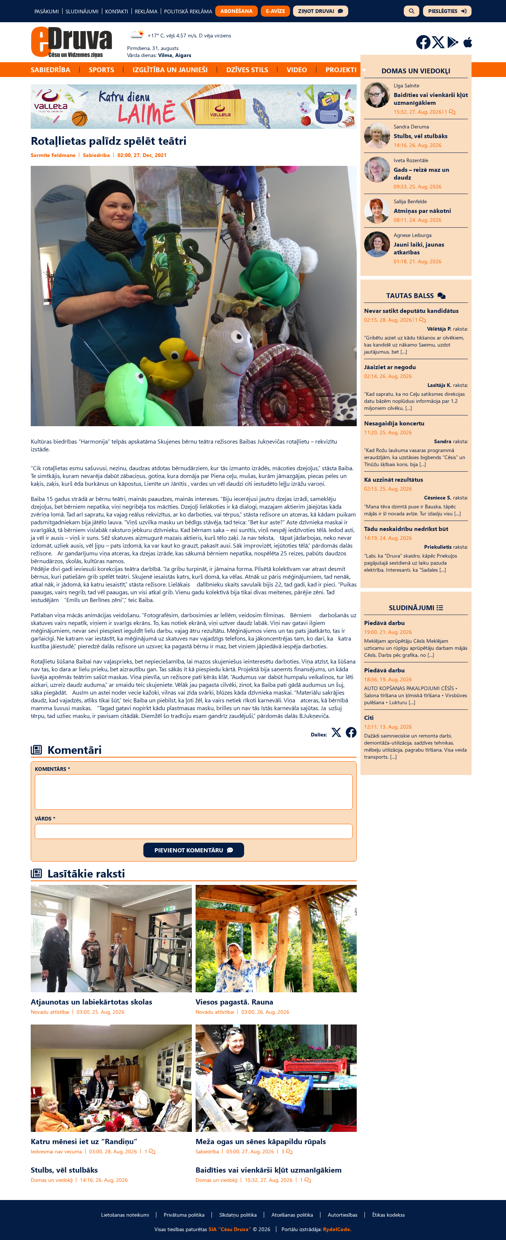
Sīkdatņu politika (238, 1214)
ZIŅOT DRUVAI (316, 10)
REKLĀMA (146, 11)
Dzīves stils (247, 69)
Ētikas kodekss (388, 1214)
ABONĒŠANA (236, 10)
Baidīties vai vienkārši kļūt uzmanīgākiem (269, 1169)
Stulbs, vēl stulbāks (64, 1169)
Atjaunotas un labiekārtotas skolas (91, 1001)
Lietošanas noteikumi (125, 1214)
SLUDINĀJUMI (82, 11)
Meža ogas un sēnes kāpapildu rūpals (261, 1141)
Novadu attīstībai (50, 1011)
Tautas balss (411, 295)
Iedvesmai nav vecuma (56, 1151)
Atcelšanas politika (292, 1214)
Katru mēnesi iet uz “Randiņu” (84, 1141)
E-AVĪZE (275, 10)
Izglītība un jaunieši (170, 69)
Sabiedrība (50, 69)
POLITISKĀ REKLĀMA (188, 11)
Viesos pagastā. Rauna (234, 1001)
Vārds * (45, 818)
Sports (101, 69)
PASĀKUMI (46, 11)
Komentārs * (52, 768)
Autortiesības (342, 1214)
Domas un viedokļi (52, 1179)
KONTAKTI (116, 11)
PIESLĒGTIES (442, 10)
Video (297, 69)
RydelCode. (337, 1229)
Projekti (341, 69)
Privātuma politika (184, 1214)
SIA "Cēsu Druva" (230, 1229)
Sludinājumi (412, 607)
